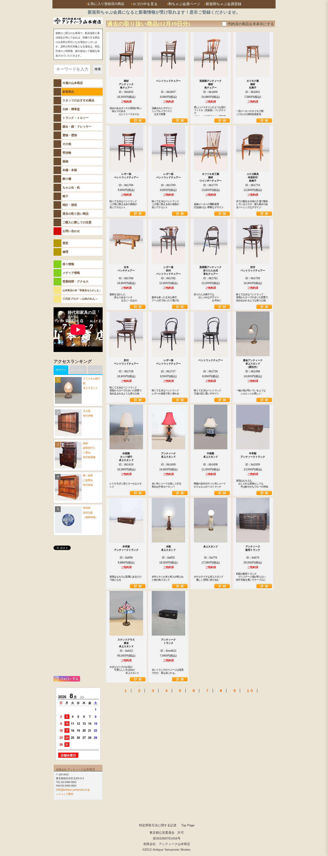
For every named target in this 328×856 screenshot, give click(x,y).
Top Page (188, 825)
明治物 (66, 152)
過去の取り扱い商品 (75, 213)
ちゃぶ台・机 (71, 187)
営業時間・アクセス (75, 281)
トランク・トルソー (75, 117)
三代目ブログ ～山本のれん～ (80, 298)
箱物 (65, 161)
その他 (66, 144)
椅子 (65, 196)
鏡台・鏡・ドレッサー (76, 126)
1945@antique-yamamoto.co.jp (73, 789)
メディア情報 (71, 272)
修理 (65, 251)
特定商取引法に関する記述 (157, 825)
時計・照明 (69, 205)
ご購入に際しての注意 (76, 222)
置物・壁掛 (69, 135)
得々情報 (68, 264)
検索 (98, 69)
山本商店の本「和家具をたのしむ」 (82, 290)
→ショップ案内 (64, 794)
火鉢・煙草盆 (71, 109)
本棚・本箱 (69, 170)
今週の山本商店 (72, 83)
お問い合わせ (71, 231)
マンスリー (95, 369)
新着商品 (68, 91)
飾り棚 (66, 178)
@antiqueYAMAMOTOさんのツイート (78, 559)
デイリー (61, 369)
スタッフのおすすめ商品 (78, 100)
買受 (65, 243)
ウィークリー (78, 369)
